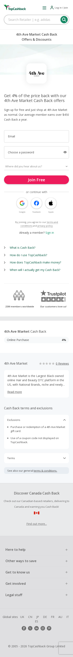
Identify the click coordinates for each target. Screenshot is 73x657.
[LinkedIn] (36, 628)
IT (67, 617)
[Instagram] (43, 628)
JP (37, 617)
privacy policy (45, 225)
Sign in (49, 233)
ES (36, 621)
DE (45, 617)
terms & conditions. (45, 470)
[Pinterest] (49, 628)
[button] (44, 7)
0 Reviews (62, 363)
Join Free (36, 180)
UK (22, 617)
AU (60, 617)
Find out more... (36, 524)
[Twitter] (30, 628)
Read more (14, 392)
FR (52, 617)
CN (30, 617)
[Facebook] (24, 628)
